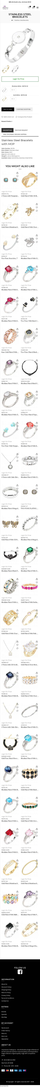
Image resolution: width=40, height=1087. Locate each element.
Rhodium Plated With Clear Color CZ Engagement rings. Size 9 (10, 415)
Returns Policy (6, 992)
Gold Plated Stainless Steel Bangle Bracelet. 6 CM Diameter (30, 883)
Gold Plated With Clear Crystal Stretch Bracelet (30, 696)
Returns (4, 1033)
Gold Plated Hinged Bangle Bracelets (30, 946)
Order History (5, 1030)
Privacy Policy (5, 995)
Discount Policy (6, 987)
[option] (5, 69)
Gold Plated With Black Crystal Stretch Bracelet (30, 790)
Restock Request (21, 130)
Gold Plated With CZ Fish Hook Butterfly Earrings (10, 540)
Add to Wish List (9, 117)
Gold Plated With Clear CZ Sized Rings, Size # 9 (10, 633)
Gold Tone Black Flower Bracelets (10, 758)
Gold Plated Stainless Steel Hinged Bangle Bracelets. (10, 883)
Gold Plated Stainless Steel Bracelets (10, 227)
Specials (4, 1014)
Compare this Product (25, 117)
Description (7, 130)
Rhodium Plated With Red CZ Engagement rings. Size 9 (10, 852)
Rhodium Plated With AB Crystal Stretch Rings (10, 602)
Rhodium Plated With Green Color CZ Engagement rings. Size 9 (30, 571)
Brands (3, 1011)
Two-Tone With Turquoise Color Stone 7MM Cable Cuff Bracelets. (10, 446)
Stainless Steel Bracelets (22, 20)
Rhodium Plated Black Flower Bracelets (10, 571)
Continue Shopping (23, 109)
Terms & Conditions (7, 998)
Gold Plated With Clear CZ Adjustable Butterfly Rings (30, 227)
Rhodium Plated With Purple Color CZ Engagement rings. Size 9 (10, 383)
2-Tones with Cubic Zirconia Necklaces (10, 477)
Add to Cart (8, 109)
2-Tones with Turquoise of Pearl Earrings (10, 196)
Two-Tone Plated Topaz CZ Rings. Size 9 (30, 415)
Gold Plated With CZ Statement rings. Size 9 (30, 196)
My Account (5, 1028)
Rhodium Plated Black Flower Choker (30, 383)
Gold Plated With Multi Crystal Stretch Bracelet (10, 915)
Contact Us (5, 1001)
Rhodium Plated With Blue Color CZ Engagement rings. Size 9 (10, 696)
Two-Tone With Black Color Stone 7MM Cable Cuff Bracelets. (30, 321)
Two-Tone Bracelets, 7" (9, 258)
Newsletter (4, 1039)
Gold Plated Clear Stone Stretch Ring (30, 665)
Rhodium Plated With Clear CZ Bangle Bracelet (30, 727)
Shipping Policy (6, 990)
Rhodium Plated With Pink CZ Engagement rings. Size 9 (30, 852)
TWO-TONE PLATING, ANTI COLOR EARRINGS (30, 508)
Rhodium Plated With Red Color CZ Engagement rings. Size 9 (30, 446)
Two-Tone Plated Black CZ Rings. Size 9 (30, 352)
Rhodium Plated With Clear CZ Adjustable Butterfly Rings (30, 258)
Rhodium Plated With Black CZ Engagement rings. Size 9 (10, 946)
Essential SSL (4, 1086)
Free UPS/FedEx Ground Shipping (15, 134)
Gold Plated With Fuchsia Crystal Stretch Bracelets (30, 602)
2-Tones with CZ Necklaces (10, 665)
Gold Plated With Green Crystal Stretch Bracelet (30, 821)
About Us (4, 984)
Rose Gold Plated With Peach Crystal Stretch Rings (10, 352)
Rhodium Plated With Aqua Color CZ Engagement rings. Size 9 (30, 290)
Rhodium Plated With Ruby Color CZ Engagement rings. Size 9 (10, 290)
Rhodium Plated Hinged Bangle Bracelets (10, 508)
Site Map (4, 1017)
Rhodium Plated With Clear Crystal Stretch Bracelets (30, 477)
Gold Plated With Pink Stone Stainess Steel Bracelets (30, 633)
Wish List (4, 1036)
